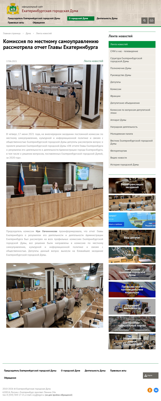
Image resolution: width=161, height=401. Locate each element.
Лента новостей (44, 33)
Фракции (115, 95)
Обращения (39, 22)
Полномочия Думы (120, 68)
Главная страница (11, 33)
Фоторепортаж (118, 150)
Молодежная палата (121, 133)
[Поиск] (144, 20)
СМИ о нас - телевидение (124, 51)
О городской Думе (78, 18)
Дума (28, 33)
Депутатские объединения (125, 102)
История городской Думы (124, 164)
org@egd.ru (38, 394)
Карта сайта (148, 376)
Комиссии (115, 89)
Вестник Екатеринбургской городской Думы (131, 142)
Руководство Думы (120, 75)
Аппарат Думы (118, 119)
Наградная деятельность (123, 126)
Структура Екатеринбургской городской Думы (126, 60)
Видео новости (118, 157)
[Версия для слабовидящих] (151, 20)
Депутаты (115, 82)
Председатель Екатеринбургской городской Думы (34, 18)
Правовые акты (16, 22)
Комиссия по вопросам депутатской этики (130, 111)
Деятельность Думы (107, 18)
